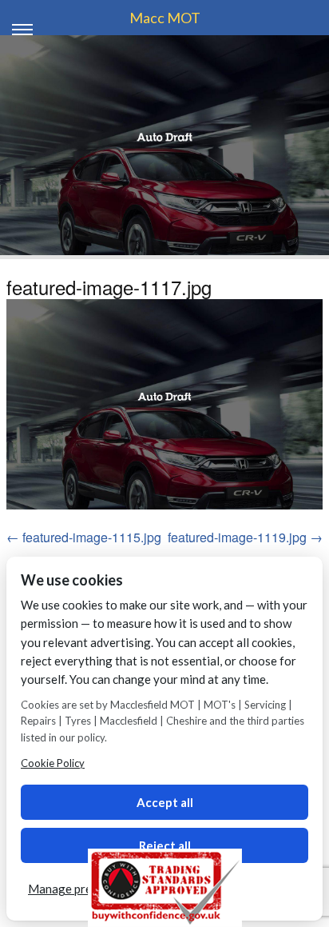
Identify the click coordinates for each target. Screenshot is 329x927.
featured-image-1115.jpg (91, 537)
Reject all (165, 845)
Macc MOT (164, 17)
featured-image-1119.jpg (237, 537)
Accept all (165, 802)
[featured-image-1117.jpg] (164, 404)
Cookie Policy (53, 763)
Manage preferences (83, 888)
